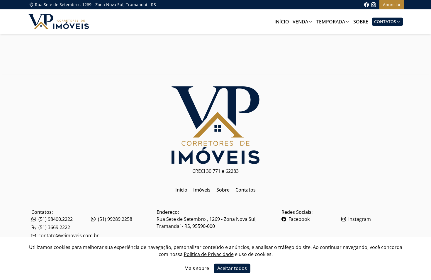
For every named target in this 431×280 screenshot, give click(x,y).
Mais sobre (196, 268)
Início (281, 21)
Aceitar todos (232, 268)
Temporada (330, 21)
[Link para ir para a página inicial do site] (58, 21)
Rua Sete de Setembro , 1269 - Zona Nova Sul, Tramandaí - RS (95, 4)
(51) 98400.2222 (55, 219)
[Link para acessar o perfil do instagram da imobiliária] (373, 4)
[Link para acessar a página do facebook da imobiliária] (366, 4)
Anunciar (392, 4)
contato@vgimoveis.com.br (68, 235)
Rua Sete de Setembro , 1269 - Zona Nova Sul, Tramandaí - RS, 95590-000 (207, 222)
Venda (300, 21)
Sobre (360, 21)
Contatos (385, 21)
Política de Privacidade (209, 254)
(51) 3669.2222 (54, 227)
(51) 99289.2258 (115, 219)
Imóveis (202, 190)
